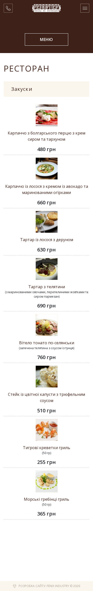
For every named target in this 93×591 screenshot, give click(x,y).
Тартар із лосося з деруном (46, 239)
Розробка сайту (32, 586)
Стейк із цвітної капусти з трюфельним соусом (46, 397)
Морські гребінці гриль (46, 499)
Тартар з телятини (46, 286)
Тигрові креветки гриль (46, 447)
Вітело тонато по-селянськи (46, 342)
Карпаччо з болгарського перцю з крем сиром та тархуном (46, 136)
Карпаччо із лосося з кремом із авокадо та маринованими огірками (46, 189)
